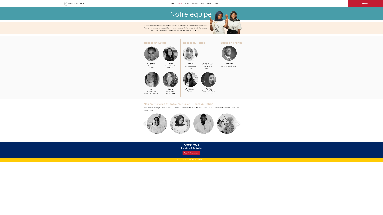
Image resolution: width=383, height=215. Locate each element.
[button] (157, 123)
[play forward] (238, 124)
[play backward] (145, 124)
